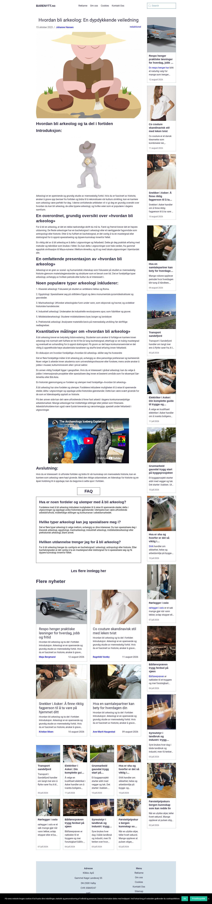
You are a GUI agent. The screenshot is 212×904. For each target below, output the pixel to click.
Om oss (94, 5)
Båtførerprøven (156, 676)
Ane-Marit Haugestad (104, 731)
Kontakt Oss (118, 5)
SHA (151, 546)
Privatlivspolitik (198, 899)
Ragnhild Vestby (101, 657)
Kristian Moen (46, 731)
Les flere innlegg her (88, 571)
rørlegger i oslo (156, 608)
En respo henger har (159, 67)
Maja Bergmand (47, 657)
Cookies (105, 5)
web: (88, 893)
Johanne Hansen (65, 27)
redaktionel (135, 26)
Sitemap (139, 891)
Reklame (82, 5)
